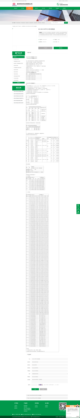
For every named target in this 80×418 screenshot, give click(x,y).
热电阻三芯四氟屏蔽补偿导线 (18, 63)
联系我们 (64, 8)
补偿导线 (23, 26)
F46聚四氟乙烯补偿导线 (17, 67)
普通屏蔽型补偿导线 (17, 61)
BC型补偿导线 (16, 80)
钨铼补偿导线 (16, 69)
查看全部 (18, 82)
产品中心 (29, 8)
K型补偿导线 (16, 71)
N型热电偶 (25, 406)
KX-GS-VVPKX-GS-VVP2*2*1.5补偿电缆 (35, 395)
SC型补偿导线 (16, 78)
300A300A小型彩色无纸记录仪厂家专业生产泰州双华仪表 (27, 409)
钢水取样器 (25, 405)
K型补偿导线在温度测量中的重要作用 (19, 91)
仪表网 (60, 416)
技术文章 (43, 8)
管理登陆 (62, 416)
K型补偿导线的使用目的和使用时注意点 (19, 93)
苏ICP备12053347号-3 (36, 416)
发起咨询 (78, 416)
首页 (17, 26)
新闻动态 (15, 406)
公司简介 (15, 405)
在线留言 (57, 8)
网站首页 (15, 8)
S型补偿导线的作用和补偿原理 (18, 102)
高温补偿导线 (16, 65)
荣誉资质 (50, 8)
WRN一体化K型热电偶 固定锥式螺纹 (27, 408)
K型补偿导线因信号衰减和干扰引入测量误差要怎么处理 (19, 98)
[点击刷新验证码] (40, 385)
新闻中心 (36, 8)
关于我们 (22, 8)
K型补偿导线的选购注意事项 (18, 100)
